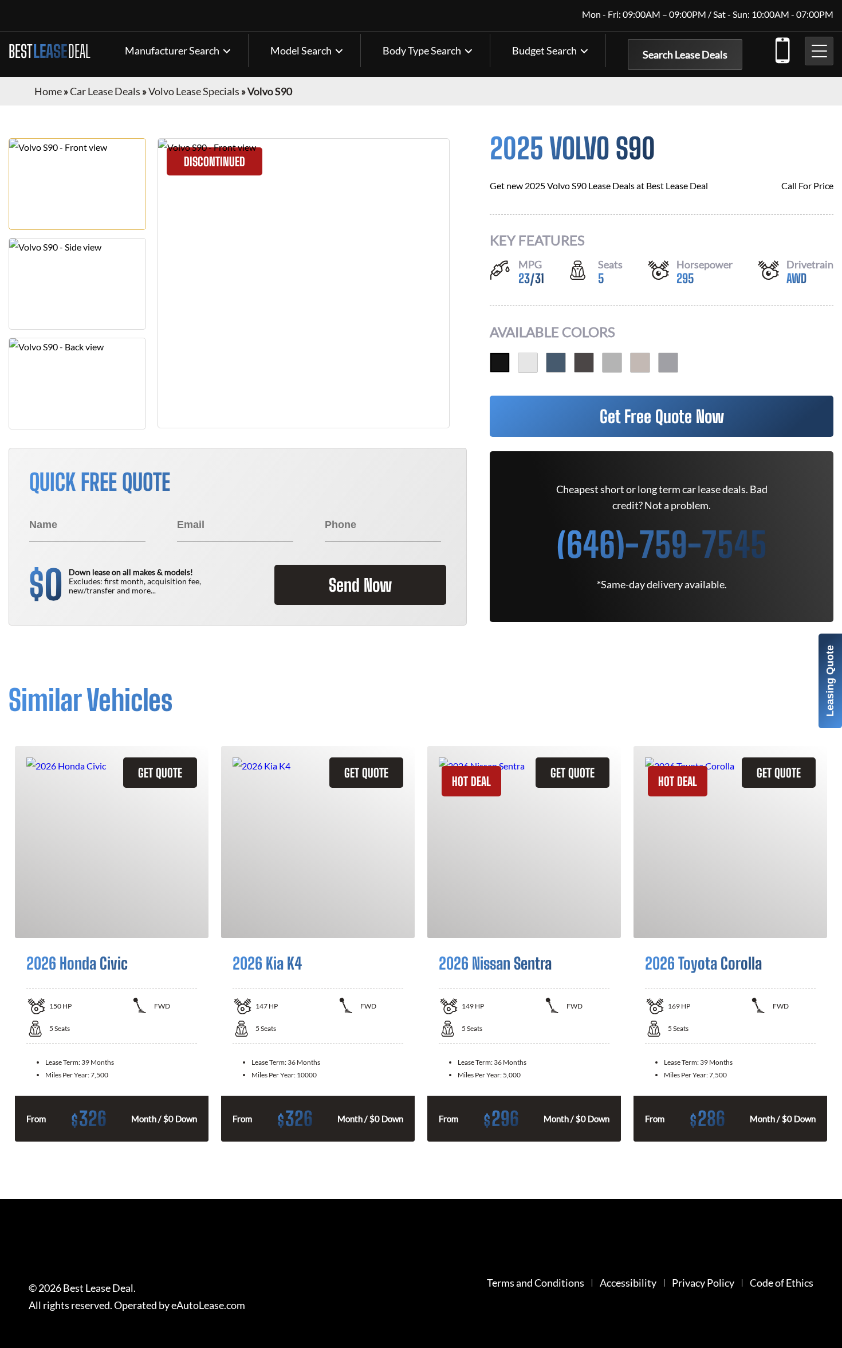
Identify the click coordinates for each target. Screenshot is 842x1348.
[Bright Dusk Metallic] (640, 362)
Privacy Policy (703, 1283)
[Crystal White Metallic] (527, 362)
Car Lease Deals (105, 91)
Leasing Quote (830, 681)
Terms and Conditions (535, 1283)
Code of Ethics (781, 1283)
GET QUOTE (160, 772)
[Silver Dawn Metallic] (612, 362)
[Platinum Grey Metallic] (584, 362)
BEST (50, 51)
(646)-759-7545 (782, 48)
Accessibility (628, 1283)
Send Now (360, 585)
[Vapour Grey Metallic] (668, 362)
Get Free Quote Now (662, 416)
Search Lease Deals (685, 54)
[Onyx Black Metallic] (499, 362)
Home (48, 91)
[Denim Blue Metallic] (555, 362)
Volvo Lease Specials (193, 91)
